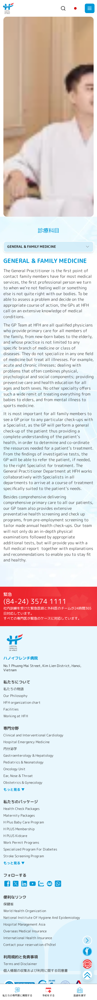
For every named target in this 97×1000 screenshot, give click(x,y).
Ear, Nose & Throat (18, 775)
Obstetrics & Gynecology (22, 782)
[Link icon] (7, 883)
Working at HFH (15, 716)
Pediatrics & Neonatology (23, 762)
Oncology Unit (14, 769)
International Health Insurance (27, 938)
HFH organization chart (22, 702)
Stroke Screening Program (23, 856)
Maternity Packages (19, 815)
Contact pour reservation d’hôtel (29, 944)
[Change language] (75, 8)
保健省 (8, 904)
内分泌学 (10, 748)
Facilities (10, 709)
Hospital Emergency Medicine (26, 742)
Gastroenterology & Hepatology (28, 755)
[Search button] (63, 8)
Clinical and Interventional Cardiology (33, 735)
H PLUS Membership (19, 829)
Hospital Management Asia (24, 924)
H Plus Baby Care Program (23, 822)
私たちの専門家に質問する (17, 995)
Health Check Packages (21, 808)
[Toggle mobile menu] (90, 8)
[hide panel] (87, 940)
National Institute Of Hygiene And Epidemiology (41, 917)
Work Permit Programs (21, 842)
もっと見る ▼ (14, 789)
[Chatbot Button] (87, 964)
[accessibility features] (87, 951)
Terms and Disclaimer (20, 963)
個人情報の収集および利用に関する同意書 (35, 970)
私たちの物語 (13, 689)
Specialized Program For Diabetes (30, 849)
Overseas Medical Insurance (25, 931)
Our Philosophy (15, 695)
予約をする (48, 995)
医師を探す (80, 995)
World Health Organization (24, 910)
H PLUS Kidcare (15, 835)
